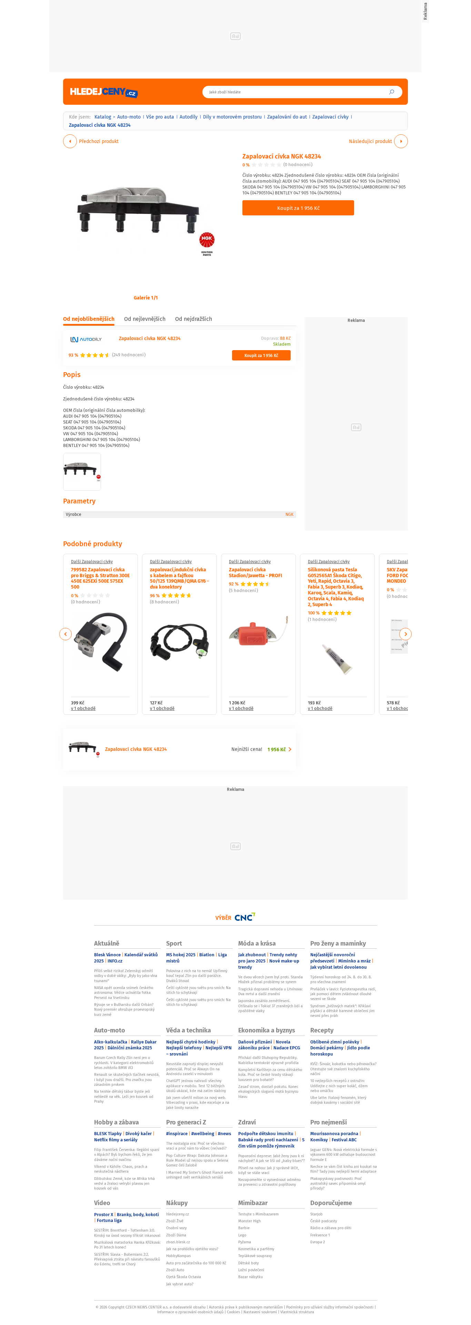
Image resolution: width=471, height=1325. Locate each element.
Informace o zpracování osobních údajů (190, 1312)
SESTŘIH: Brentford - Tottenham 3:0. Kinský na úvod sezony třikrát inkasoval (127, 1232)
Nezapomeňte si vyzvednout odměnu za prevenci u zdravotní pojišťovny (269, 1182)
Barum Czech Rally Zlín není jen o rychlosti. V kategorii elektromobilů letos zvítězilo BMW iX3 (123, 1062)
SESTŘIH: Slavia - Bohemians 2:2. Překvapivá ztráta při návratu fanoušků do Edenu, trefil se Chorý (127, 1259)
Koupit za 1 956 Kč (298, 208)
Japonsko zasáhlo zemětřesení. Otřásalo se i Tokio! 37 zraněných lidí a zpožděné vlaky (270, 1005)
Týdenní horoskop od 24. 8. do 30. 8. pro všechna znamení (341, 979)
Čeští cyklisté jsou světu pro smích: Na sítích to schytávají (198, 990)
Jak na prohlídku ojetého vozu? (192, 1249)
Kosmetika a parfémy (256, 1249)
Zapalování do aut (287, 117)
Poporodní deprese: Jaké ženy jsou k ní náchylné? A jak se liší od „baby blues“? (271, 1158)
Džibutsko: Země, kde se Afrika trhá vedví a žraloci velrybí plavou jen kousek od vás (124, 1183)
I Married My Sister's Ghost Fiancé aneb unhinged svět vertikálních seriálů (199, 1175)
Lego (242, 1235)
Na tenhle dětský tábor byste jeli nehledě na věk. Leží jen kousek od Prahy (123, 1096)
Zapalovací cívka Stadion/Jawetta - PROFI (255, 572)
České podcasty (323, 1221)
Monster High (249, 1221)
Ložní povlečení (251, 1270)
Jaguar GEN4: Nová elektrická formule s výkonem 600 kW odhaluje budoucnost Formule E (343, 1154)
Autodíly (189, 117)
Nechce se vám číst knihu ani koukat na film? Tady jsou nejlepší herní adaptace (343, 1169)
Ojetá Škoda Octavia (183, 1277)
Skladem (282, 344)
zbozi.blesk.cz (178, 1242)
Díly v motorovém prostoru (232, 117)
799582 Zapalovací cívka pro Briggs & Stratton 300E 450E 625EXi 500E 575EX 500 (100, 577)
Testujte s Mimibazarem (258, 1214)
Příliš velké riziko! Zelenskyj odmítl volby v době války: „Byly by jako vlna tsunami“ (125, 975)
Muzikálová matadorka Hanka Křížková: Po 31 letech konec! (127, 1245)
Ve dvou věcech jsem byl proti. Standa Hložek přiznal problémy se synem (270, 979)
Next (405, 634)
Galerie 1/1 (146, 297)
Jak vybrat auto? (179, 1284)
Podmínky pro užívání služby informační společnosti (329, 1307)
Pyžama (244, 1242)
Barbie (244, 1228)
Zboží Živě (174, 1221)
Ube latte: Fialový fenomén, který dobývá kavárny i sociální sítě (338, 1100)
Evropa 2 (317, 1242)
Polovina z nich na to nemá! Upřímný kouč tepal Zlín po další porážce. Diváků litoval (196, 975)
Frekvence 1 (320, 1235)
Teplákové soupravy (255, 1255)
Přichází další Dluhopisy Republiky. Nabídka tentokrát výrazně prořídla (268, 1060)
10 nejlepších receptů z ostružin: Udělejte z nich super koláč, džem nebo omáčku (339, 1085)
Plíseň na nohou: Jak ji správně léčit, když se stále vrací (268, 1170)
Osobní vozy (176, 1228)
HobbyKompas (178, 1255)
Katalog (102, 117)
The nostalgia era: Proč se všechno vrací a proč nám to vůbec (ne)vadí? (196, 1146)
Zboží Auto (175, 1270)
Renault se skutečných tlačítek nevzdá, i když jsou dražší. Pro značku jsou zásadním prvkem (127, 1079)
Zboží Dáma (176, 1235)
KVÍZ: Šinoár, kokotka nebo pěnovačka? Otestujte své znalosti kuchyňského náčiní (343, 1069)
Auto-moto (129, 117)
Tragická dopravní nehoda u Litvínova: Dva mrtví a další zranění (270, 991)
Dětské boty (248, 1263)
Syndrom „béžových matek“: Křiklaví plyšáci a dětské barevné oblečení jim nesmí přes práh (342, 1011)
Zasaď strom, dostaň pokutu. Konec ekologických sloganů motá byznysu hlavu (268, 1091)
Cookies (233, 1312)
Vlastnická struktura (297, 1312)
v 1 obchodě (83, 709)
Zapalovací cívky (330, 117)
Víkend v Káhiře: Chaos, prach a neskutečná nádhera (120, 1169)
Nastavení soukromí (260, 1312)
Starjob (316, 1214)
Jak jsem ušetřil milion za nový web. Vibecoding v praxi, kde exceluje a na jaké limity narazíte (197, 1102)
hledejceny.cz (177, 1214)
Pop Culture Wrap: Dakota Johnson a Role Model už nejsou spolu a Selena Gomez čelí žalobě (197, 1160)
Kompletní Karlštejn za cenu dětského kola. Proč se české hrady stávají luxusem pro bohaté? (270, 1074)
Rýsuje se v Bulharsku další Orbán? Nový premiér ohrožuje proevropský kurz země (124, 1009)
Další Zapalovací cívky (92, 561)
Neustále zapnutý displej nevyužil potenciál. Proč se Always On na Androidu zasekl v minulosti (194, 1069)
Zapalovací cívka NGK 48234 (281, 156)
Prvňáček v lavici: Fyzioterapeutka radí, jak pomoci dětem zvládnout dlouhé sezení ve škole (343, 994)
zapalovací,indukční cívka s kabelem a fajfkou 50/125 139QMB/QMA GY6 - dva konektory (179, 577)
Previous (66, 634)
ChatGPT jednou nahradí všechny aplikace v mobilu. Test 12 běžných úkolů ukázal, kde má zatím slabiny (196, 1085)
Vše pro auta (160, 117)
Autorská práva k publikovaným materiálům (246, 1307)
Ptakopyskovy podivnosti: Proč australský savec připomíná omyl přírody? (337, 1183)
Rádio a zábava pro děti (330, 1228)
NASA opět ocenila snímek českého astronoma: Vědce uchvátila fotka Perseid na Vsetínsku (123, 992)
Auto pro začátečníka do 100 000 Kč (196, 1263)
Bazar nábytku (250, 1277)
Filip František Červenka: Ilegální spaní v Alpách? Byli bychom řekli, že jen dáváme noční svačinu (126, 1154)
